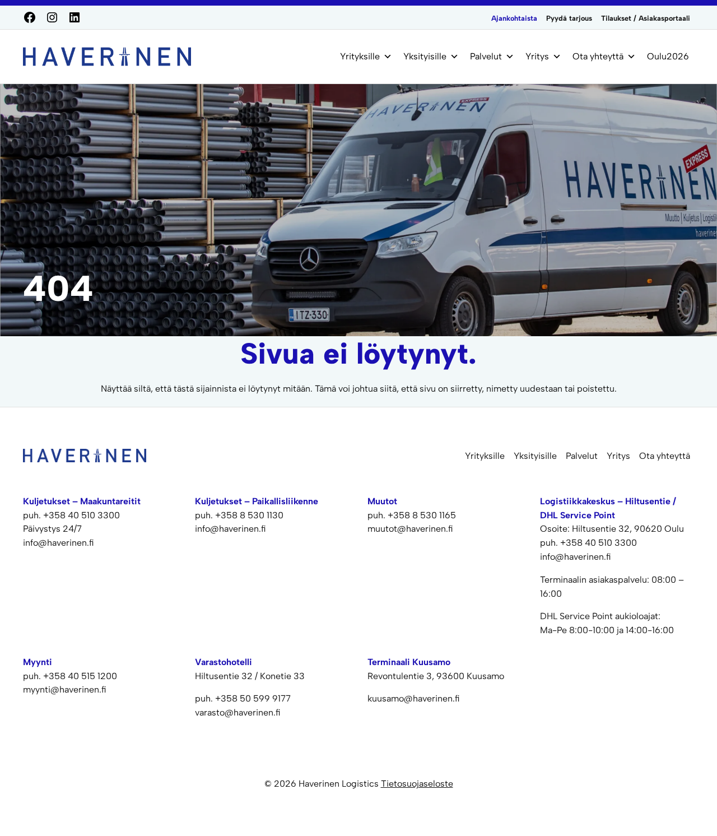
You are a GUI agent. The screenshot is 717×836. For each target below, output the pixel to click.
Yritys (537, 56)
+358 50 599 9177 (253, 698)
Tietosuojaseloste (417, 783)
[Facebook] (29, 17)
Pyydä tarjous (569, 18)
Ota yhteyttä (597, 56)
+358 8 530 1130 (249, 515)
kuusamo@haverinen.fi (413, 698)
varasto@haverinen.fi (238, 712)
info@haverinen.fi (58, 542)
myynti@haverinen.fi (64, 689)
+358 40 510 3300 (81, 515)
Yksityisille (424, 56)
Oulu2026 (668, 56)
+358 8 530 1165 (422, 515)
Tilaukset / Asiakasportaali (645, 18)
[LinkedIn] (74, 17)
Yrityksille (360, 56)
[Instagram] (52, 17)
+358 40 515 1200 (80, 676)
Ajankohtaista (514, 18)
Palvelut (486, 56)
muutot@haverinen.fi (410, 528)
